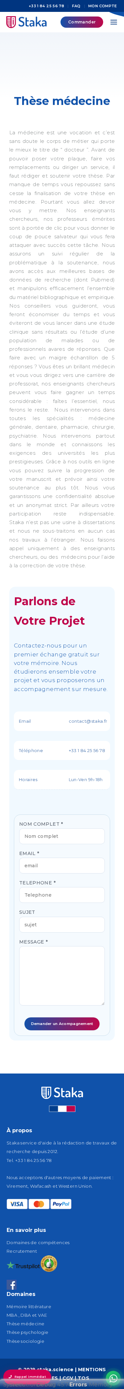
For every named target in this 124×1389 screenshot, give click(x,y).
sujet (27, 912)
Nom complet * (41, 824)
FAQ (76, 6)
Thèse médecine (25, 1323)
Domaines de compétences (38, 1242)
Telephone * (37, 883)
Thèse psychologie (27, 1332)
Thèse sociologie (25, 1341)
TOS (83, 1378)
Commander (82, 21)
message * (33, 942)
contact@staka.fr (88, 721)
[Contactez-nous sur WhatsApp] (113, 1378)
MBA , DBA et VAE (27, 1315)
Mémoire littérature (29, 1306)
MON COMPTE (102, 6)
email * (29, 853)
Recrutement (22, 1251)
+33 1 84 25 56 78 (46, 6)
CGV (67, 1378)
